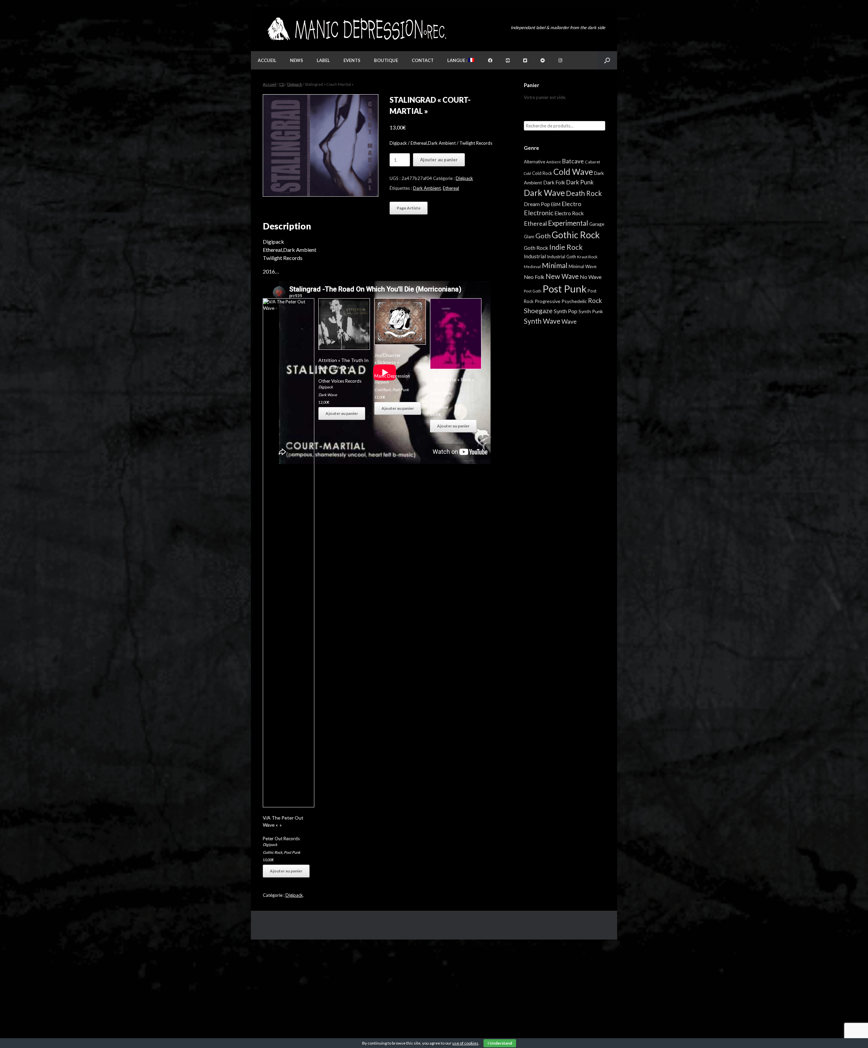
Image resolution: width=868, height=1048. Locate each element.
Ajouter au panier (439, 159)
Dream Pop (537, 204)
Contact (423, 60)
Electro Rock (569, 213)
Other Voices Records (339, 381)
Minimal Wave (582, 266)
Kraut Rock (587, 256)
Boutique (386, 60)
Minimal (555, 265)
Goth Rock (536, 247)
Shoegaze (538, 311)
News (296, 60)
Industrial (535, 256)
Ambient (553, 162)
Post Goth (532, 291)
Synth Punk (590, 311)
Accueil (267, 60)
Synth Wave (542, 321)
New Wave (562, 276)
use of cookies (465, 1043)
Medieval (532, 266)
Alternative (534, 161)
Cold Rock (382, 389)
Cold (527, 173)
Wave (569, 321)
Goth (543, 235)
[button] (607, 60)
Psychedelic (574, 301)
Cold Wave (439, 407)
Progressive (547, 301)
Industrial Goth (561, 256)
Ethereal (451, 188)
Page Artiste (408, 207)
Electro (571, 203)
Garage (596, 224)
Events (351, 60)
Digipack (294, 84)
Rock (595, 300)
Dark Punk (580, 182)
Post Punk (292, 852)
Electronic (538, 213)
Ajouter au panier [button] (286, 870)
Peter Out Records (281, 838)
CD (281, 84)
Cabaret (592, 161)
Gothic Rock (272, 852)
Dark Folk (554, 182)
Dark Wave (327, 394)
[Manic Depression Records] (356, 29)
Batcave (573, 161)
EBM (555, 204)
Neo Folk (534, 277)
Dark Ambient (427, 188)
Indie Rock (566, 247)
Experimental (568, 223)
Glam (529, 236)
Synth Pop (565, 311)
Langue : (457, 60)
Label (323, 60)
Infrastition (441, 393)
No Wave (590, 277)
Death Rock (584, 193)
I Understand (500, 1043)
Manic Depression (392, 376)
